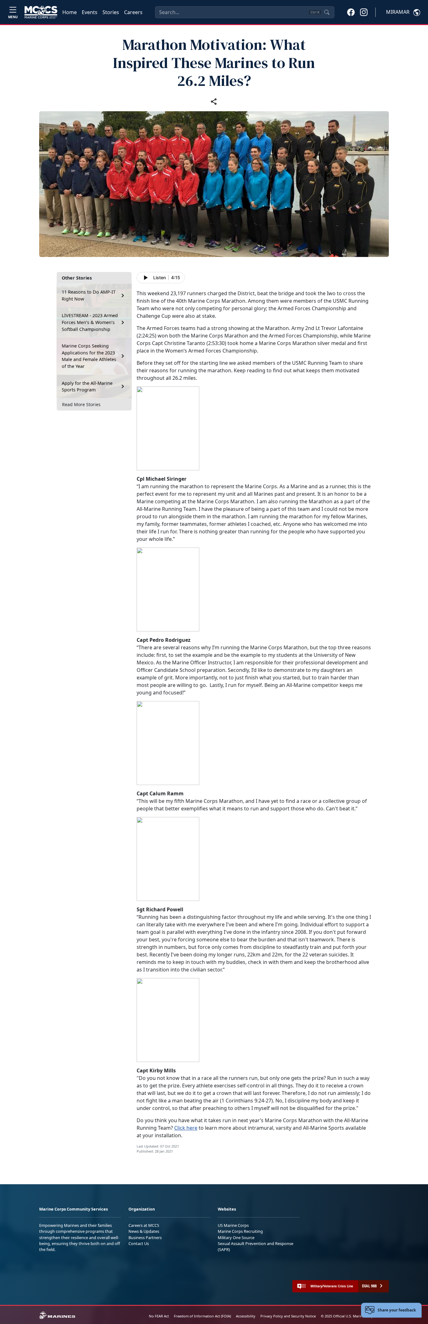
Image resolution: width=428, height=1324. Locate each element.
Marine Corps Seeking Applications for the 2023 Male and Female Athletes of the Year (89, 356)
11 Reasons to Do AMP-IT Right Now (89, 295)
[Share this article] (214, 101)
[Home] (40, 12)
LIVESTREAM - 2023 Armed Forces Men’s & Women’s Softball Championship (90, 322)
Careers (133, 12)
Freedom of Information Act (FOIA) (202, 1316)
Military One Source (236, 1237)
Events (89, 12)
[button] (351, 11)
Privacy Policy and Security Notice (288, 1316)
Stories (110, 12)
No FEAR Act (159, 1316)
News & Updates (143, 1231)
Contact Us (138, 1243)
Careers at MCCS (143, 1225)
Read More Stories (81, 404)
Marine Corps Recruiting (240, 1231)
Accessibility (245, 1316)
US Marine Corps (233, 1225)
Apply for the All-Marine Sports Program (87, 386)
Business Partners (145, 1237)
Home (69, 12)
